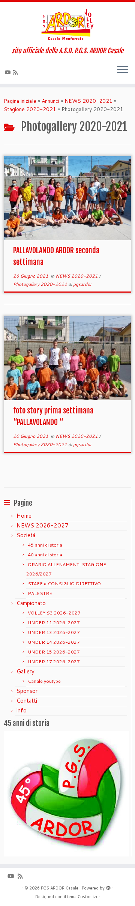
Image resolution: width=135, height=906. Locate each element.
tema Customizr (82, 897)
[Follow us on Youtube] (9, 72)
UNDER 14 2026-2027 (54, 642)
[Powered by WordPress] (108, 886)
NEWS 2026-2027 (42, 525)
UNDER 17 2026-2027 (54, 661)
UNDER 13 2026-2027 (54, 632)
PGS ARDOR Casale (59, 888)
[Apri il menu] (122, 70)
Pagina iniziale (20, 101)
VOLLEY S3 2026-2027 (54, 613)
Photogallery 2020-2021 (40, 284)
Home (24, 516)
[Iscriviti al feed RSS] (16, 72)
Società (25, 535)
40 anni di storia (45, 554)
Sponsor (27, 691)
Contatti (26, 701)
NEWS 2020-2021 (88, 101)
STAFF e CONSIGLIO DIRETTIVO (64, 583)
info (21, 710)
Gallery (25, 671)
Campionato (31, 603)
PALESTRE (40, 593)
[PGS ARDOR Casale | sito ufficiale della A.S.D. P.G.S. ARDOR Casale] (67, 24)
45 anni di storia (45, 545)
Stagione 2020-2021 (30, 109)
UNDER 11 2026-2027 (54, 622)
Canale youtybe (44, 681)
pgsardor (82, 284)
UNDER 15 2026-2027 (54, 652)
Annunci (50, 101)
